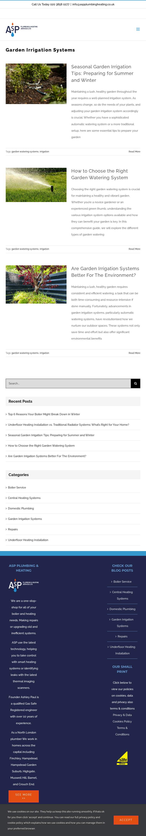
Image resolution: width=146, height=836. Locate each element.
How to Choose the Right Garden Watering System (41, 445)
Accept (126, 820)
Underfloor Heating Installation (28, 540)
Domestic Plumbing (21, 508)
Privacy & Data (122, 715)
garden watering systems (25, 151)
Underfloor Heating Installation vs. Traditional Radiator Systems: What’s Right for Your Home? (68, 424)
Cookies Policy (122, 721)
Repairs (13, 529)
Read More (134, 151)
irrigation (44, 151)
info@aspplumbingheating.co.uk (93, 4)
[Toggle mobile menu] (138, 29)
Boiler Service (17, 487)
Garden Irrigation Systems (25, 519)
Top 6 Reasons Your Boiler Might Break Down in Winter (44, 414)
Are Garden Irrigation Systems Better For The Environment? (47, 456)
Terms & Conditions (122, 731)
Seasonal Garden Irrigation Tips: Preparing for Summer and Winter (102, 73)
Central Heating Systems (24, 498)
